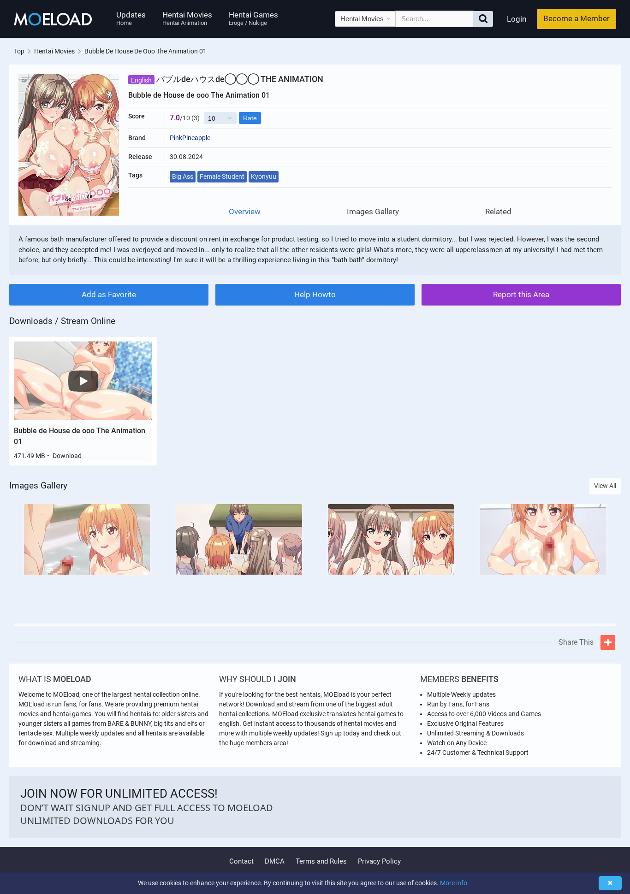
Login (516, 19)
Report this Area (521, 294)
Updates (131, 18)
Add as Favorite (109, 294)
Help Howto (315, 294)
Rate (250, 118)
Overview (245, 212)
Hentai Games (253, 18)
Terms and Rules (321, 861)
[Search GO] (483, 19)
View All (605, 485)
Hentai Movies (187, 18)
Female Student (222, 176)
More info (453, 883)
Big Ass (182, 176)
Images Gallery (373, 212)
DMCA (275, 861)
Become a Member (576, 18)
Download (67, 455)
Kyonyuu (263, 176)
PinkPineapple (190, 137)
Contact (241, 861)
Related (498, 212)
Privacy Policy (379, 861)
